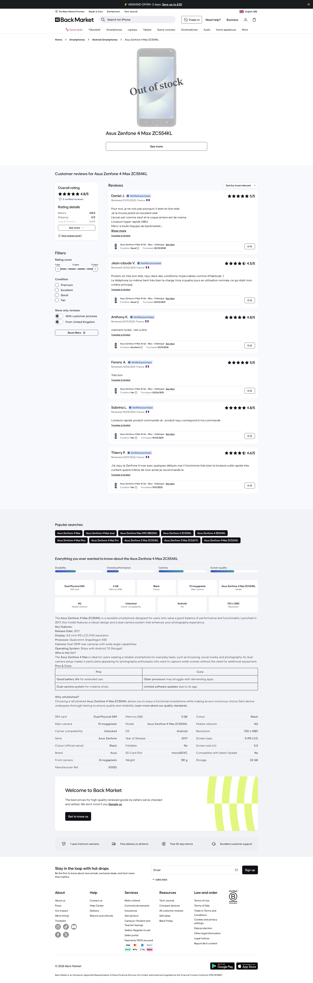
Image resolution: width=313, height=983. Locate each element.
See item (170, 244)
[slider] (57, 269)
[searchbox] (140, 19)
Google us (115, 804)
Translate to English (120, 235)
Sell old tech (132, 915)
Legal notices (201, 938)
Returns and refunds (101, 915)
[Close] (309, 4)
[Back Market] (74, 20)
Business (232, 20)
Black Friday (166, 920)
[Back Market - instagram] (58, 927)
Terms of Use (201, 900)
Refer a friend (132, 900)
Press (58, 905)
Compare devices (169, 905)
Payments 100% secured (139, 940)
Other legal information (207, 933)
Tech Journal (166, 900)
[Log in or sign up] (245, 19)
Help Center (97, 905)
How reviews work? (72, 235)
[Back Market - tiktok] (66, 927)
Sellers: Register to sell (137, 930)
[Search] (103, 19)
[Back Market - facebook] (58, 935)
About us (60, 900)
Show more (118, 230)
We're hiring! (62, 915)
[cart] (254, 19)
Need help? (213, 20)
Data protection (203, 928)
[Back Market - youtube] (74, 927)
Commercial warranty (137, 905)
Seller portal (131, 935)
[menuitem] (114, 30)
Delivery (94, 910)
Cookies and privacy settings (205, 921)
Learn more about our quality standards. (161, 705)
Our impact (61, 910)
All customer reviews (171, 910)
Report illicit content (205, 943)
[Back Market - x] (66, 935)
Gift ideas (164, 915)
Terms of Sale (202, 905)
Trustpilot (60, 920)
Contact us (96, 900)
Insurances (131, 910)
